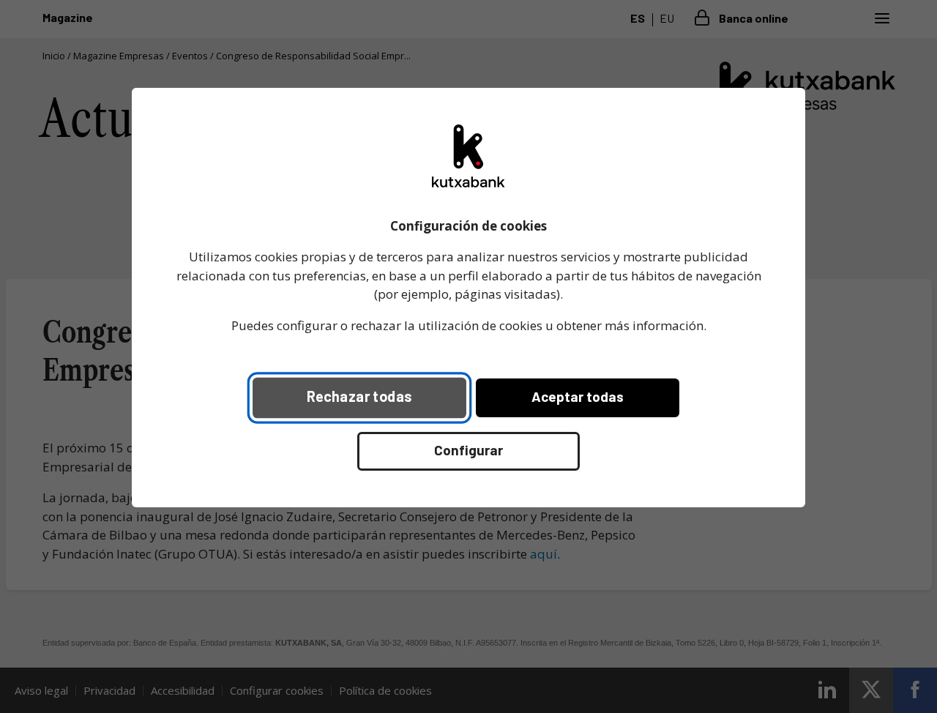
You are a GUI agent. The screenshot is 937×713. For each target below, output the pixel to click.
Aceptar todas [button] (577, 396)
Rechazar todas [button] (359, 396)
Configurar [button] (468, 449)
